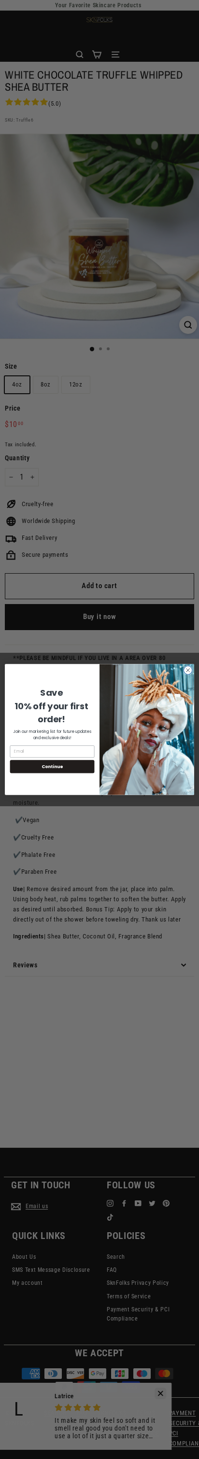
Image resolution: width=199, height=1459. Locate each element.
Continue (52, 766)
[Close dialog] (188, 670)
